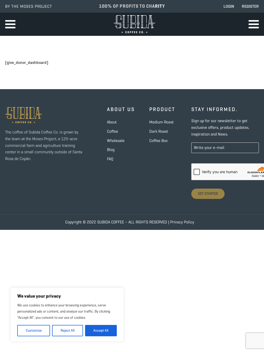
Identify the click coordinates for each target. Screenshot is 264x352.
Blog (110, 149)
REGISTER (250, 6)
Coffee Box (158, 140)
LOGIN (229, 6)
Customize (34, 330)
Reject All (68, 330)
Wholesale (116, 140)
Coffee (112, 131)
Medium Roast (161, 122)
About (112, 122)
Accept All (100, 330)
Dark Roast (158, 131)
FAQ (110, 158)
